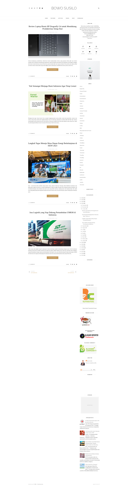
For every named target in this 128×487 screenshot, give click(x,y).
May (83, 233)
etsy (96, 53)
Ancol (81, 86)
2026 (82, 197)
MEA (81, 128)
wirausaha (82, 184)
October (84, 208)
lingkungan (82, 172)
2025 (82, 199)
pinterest (83, 53)
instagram (96, 48)
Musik (81, 133)
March (83, 236)
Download (80, 18)
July (83, 229)
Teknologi (82, 150)
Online (81, 138)
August (83, 227)
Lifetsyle (60, 18)
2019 (82, 247)
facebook (83, 48)
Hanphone (82, 101)
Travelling (82, 157)
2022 (82, 242)
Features (53, 18)
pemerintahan (83, 177)
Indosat (81, 106)
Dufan (81, 93)
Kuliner (81, 123)
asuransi (81, 160)
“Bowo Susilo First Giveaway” (91, 464)
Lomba (81, 125)
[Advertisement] (90, 273)
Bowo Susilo (89, 360)
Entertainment (83, 98)
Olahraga (82, 135)
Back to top (96, 484)
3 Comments (32, 264)
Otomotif (82, 140)
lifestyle (81, 169)
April (83, 235)
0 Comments (32, 76)
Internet (81, 108)
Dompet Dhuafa (83, 91)
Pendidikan (82, 142)
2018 (82, 249)
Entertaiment (82, 96)
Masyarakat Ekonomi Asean (85, 130)
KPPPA (81, 113)
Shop (73, 18)
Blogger (95, 308)
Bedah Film (82, 88)
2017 (82, 251)
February (84, 238)
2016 (82, 253)
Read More (90, 38)
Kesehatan (82, 120)
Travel (67, 18)
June (83, 231)
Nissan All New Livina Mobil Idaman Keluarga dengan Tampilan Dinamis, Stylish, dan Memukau (92, 443)
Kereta (81, 118)
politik (81, 179)
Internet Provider (83, 110)
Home (46, 18)
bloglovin (90, 53)
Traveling (82, 155)
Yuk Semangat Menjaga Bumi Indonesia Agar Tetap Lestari (52, 86)
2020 (82, 246)
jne (80, 167)
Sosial (81, 147)
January (84, 240)
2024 (82, 201)
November (84, 207)
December (84, 205)
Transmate (82, 152)
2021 (82, 244)
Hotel (81, 103)
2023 (82, 203)
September (84, 225)
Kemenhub (82, 115)
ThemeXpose (40, 484)
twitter (89, 48)
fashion (81, 162)
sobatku (81, 182)
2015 (82, 255)
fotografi (81, 165)
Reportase (82, 145)
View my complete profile (91, 362)
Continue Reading (52, 69)
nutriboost (82, 174)
